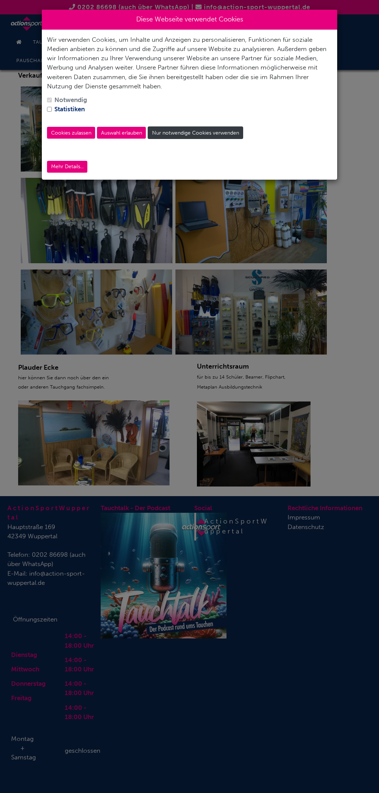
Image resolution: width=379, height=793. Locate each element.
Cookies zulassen (71, 133)
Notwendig (70, 100)
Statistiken (69, 109)
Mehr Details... (67, 166)
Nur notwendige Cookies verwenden (195, 133)
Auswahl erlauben (121, 133)
